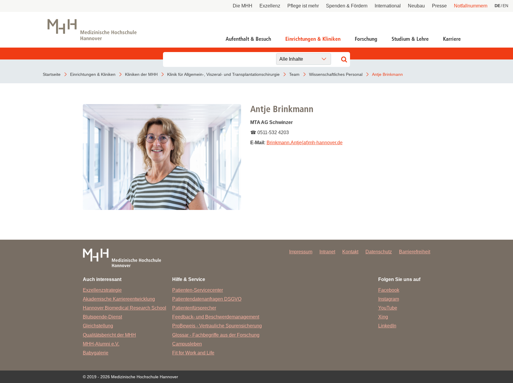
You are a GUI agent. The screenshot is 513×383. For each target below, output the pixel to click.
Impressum (300, 251)
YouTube (387, 307)
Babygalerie (95, 352)
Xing (383, 316)
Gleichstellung (98, 325)
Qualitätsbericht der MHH (109, 335)
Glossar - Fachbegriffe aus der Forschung (215, 335)
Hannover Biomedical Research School (124, 307)
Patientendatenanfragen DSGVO (206, 299)
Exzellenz (269, 5)
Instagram (388, 299)
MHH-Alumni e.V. (101, 343)
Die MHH (242, 5)
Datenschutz (378, 251)
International (388, 5)
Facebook (388, 290)
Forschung (366, 39)
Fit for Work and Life (193, 352)
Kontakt (350, 251)
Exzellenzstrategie (102, 290)
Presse (439, 5)
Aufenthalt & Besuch (248, 39)
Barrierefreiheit (414, 251)
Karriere (452, 39)
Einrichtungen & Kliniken (313, 39)
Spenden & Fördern (347, 5)
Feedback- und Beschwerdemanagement (215, 316)
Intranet (327, 251)
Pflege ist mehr (303, 5)
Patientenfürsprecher (194, 307)
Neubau (416, 5)
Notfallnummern (470, 5)
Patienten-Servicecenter (197, 290)
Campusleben (187, 343)
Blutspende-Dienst (102, 316)
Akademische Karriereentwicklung (119, 299)
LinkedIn (387, 325)
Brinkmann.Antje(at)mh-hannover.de (305, 142)
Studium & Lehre (410, 39)
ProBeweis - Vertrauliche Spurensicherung (217, 325)
